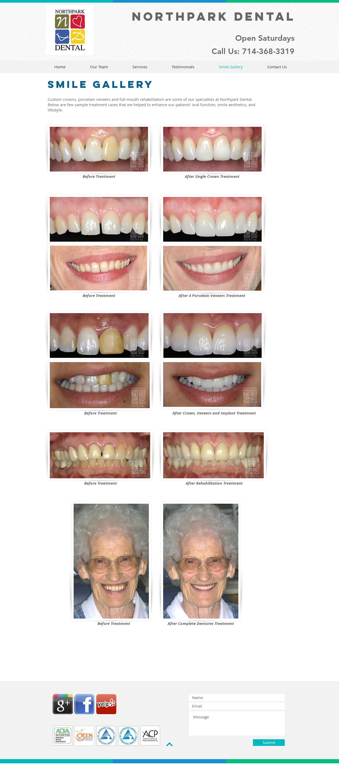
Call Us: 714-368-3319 (253, 51)
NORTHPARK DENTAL (214, 16)
